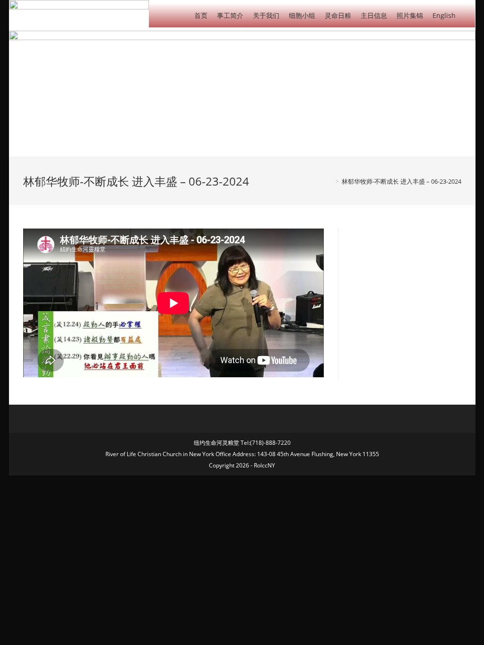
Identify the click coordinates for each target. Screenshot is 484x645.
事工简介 (230, 15)
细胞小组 (302, 15)
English (444, 15)
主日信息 (374, 15)
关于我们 (266, 15)
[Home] (330, 181)
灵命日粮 (338, 15)
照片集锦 (410, 15)
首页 (200, 15)
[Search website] (467, 14)
